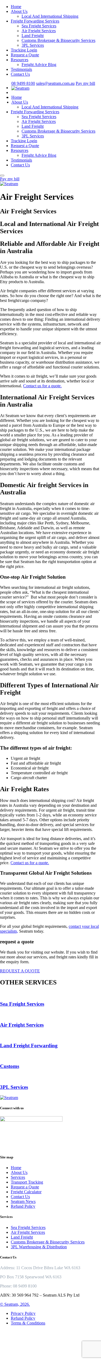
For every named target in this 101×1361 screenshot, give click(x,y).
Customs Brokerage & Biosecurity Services (58, 40)
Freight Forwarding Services (35, 21)
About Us (19, 11)
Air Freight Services (39, 30)
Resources (19, 59)
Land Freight (33, 35)
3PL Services (33, 45)
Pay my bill (85, 83)
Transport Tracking (27, 1182)
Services (18, 1177)
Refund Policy (23, 1206)
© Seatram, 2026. (15, 1304)
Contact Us (20, 74)
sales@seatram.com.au (55, 83)
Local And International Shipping (50, 16)
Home (16, 6)
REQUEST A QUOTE (20, 971)
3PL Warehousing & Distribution (39, 1247)
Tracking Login (24, 50)
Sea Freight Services (39, 26)
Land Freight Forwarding (29, 1045)
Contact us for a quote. (42, 386)
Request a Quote (25, 55)
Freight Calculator (26, 1191)
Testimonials (21, 69)
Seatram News (23, 1201)
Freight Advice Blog (39, 64)
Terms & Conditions (28, 1323)
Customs (9, 1066)
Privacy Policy (23, 1313)
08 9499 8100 (23, 83)
